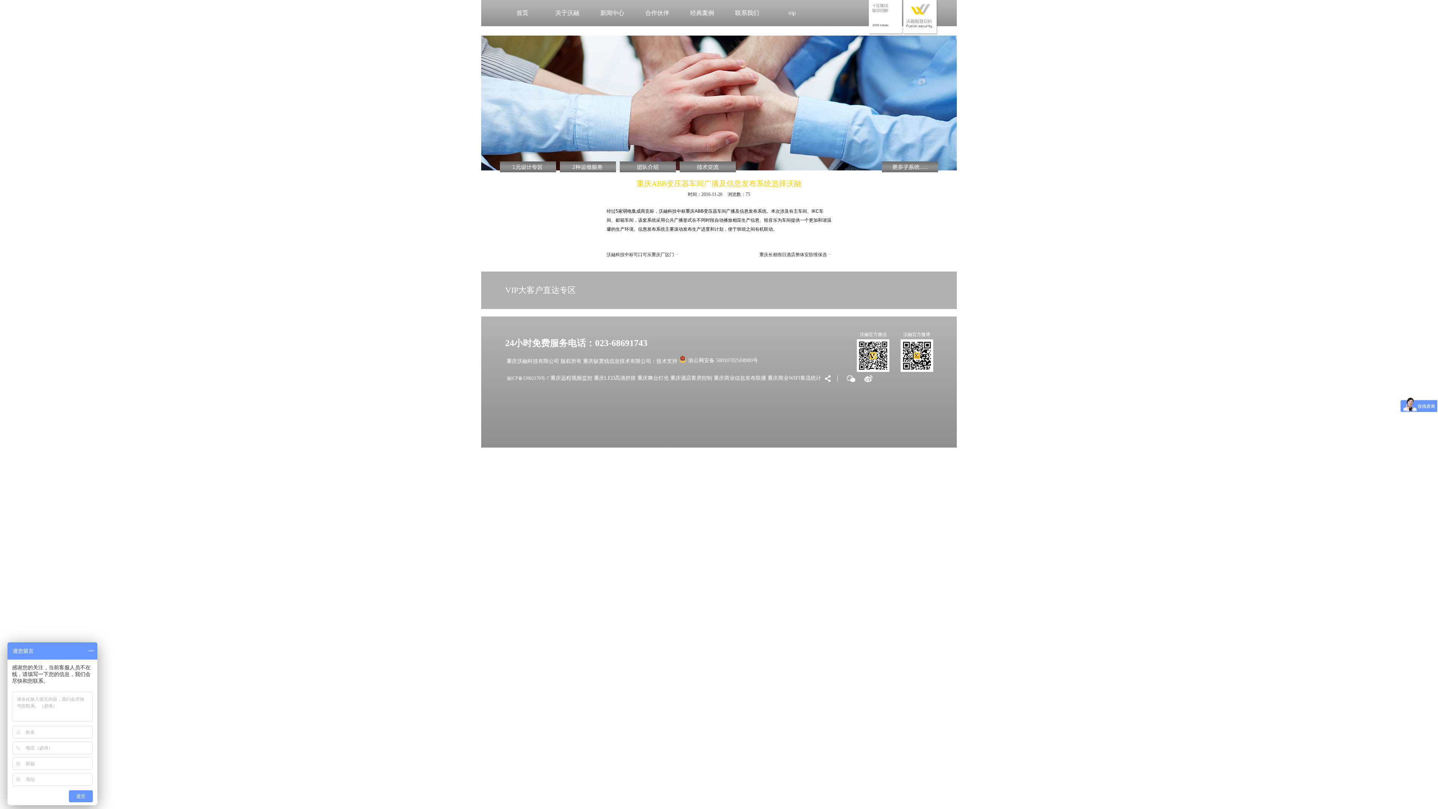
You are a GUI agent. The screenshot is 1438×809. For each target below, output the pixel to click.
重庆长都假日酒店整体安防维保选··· (795, 254)
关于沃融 (567, 13)
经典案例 (702, 13)
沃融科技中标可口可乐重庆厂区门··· (643, 254)
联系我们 (747, 13)
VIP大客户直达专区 (540, 290)
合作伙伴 (657, 13)
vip (792, 13)
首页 (522, 13)
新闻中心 (612, 13)
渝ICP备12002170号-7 (528, 378)
